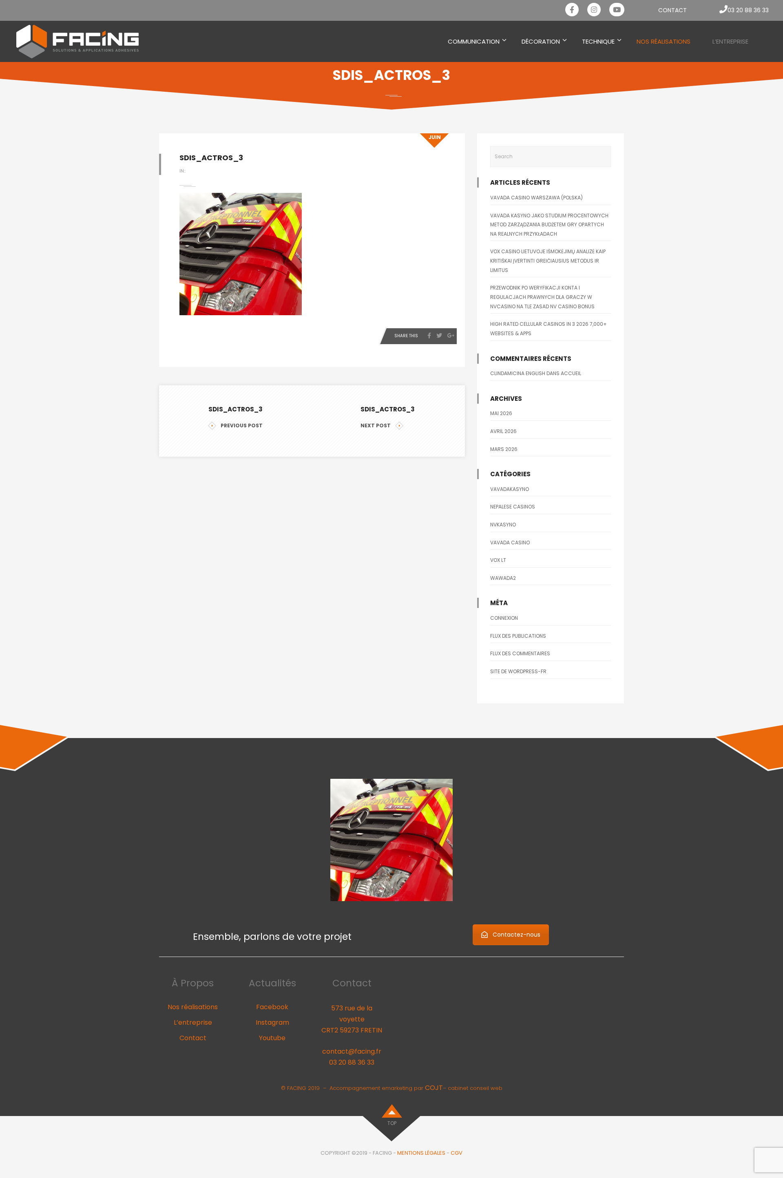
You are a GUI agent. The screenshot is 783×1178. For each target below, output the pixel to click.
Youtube (272, 1038)
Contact (672, 10)
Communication (474, 41)
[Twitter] (439, 335)
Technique (598, 41)
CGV (456, 1153)
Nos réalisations (193, 1007)
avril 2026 (503, 431)
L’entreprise (730, 41)
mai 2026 (501, 413)
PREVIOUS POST (242, 425)
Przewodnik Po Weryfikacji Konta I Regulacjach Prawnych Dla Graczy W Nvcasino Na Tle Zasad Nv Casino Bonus (542, 296)
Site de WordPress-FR (518, 671)
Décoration (541, 41)
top (391, 1123)
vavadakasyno (509, 489)
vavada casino (510, 542)
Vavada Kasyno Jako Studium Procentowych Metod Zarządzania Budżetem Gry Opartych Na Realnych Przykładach (549, 224)
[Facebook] (429, 335)
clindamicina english (517, 373)
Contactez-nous (516, 934)
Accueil (571, 373)
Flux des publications (518, 635)
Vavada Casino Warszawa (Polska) (536, 197)
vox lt (498, 560)
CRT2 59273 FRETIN (351, 1030)
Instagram (272, 1022)
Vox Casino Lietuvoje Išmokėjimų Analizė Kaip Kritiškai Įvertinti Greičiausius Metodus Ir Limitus (548, 260)
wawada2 (503, 578)
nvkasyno (503, 524)
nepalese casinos (512, 506)
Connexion (504, 617)
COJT (434, 1087)
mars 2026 (504, 449)
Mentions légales (421, 1153)
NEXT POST (376, 425)
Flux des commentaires (520, 653)
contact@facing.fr (351, 1051)
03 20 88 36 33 (351, 1062)
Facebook (272, 1007)
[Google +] (451, 335)
